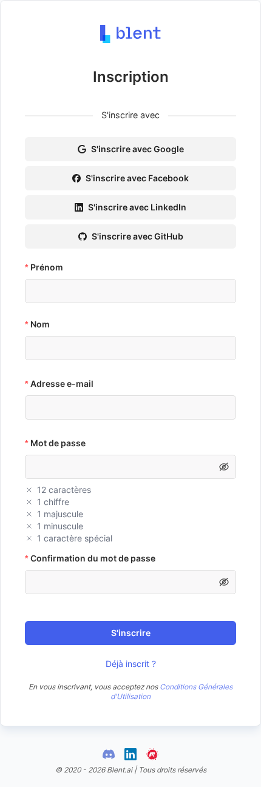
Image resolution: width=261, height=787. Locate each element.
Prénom (46, 267)
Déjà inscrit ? (131, 663)
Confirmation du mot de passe (92, 558)
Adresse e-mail (61, 383)
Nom (40, 324)
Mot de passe (58, 443)
